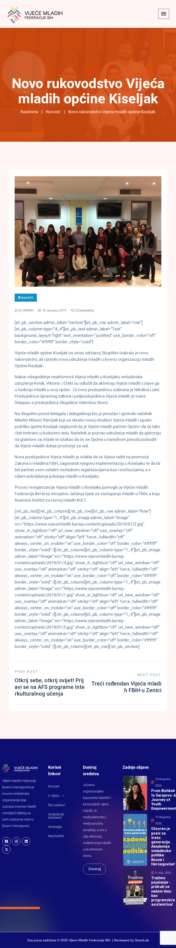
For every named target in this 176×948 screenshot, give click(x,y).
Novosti (53, 112)
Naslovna (29, 112)
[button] (60, 796)
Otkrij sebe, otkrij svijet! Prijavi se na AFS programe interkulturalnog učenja (50, 687)
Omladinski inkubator (56, 815)
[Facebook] (6, 841)
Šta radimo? (56, 805)
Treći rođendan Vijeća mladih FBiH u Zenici (126, 687)
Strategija (55, 827)
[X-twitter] (6, 849)
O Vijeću (54, 796)
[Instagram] (16, 841)
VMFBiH (28, 310)
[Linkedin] (26, 841)
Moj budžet (56, 836)
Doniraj (94, 869)
